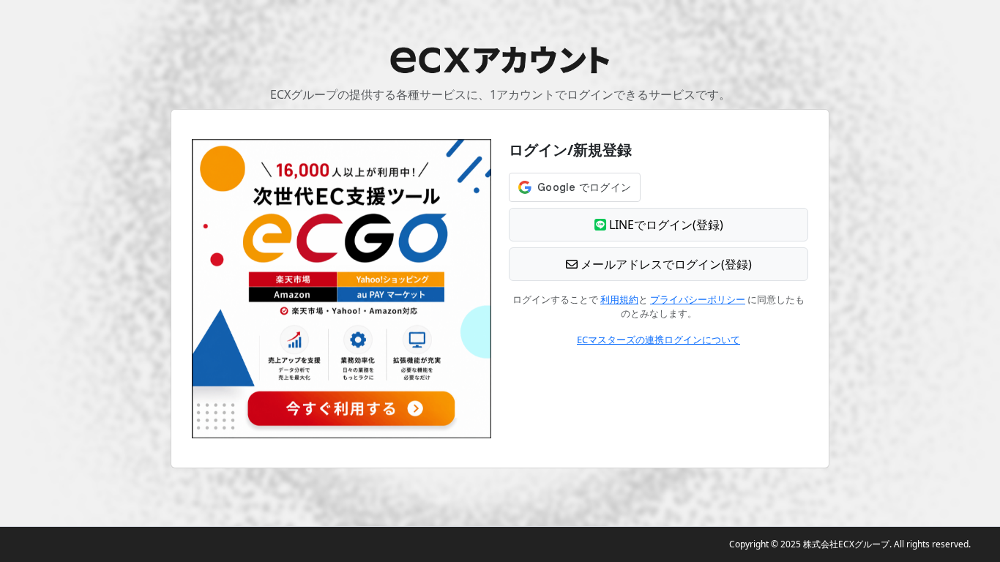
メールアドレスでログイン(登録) (665, 264)
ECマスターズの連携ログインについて (658, 339)
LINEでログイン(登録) (664, 225)
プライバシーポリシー (697, 299)
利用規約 (619, 299)
